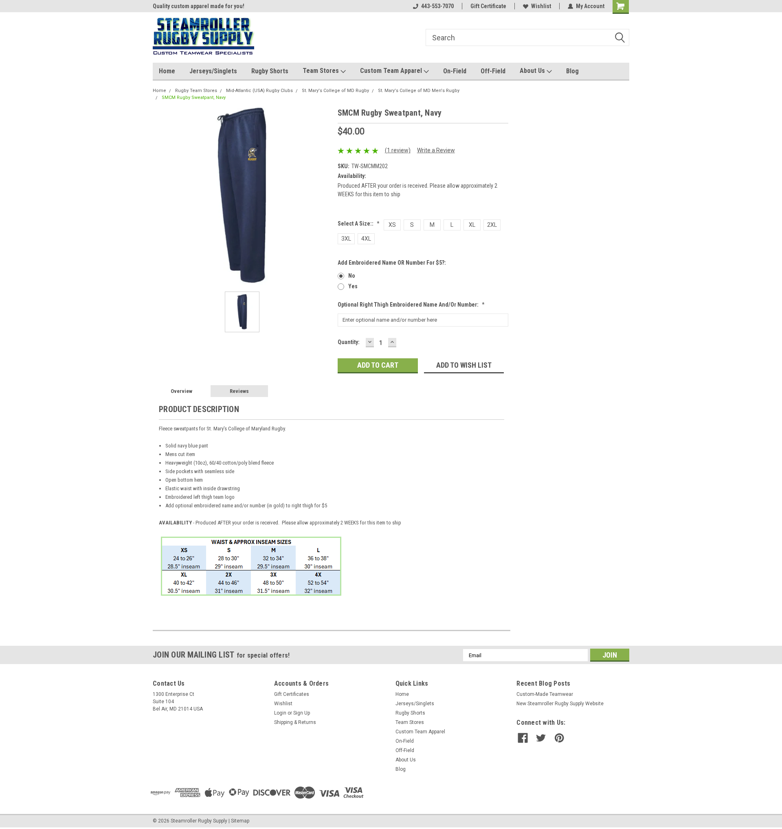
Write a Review (436, 150)
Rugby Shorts (269, 71)
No (351, 275)
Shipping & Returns (295, 722)
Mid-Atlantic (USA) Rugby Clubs (259, 90)
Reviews (239, 391)
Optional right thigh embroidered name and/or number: (411, 304)
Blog (572, 71)
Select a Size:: (359, 223)
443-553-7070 (437, 6)
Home (167, 71)
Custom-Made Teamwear (544, 694)
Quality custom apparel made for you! (198, 6)
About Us (533, 71)
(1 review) (398, 150)
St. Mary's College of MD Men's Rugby (418, 90)
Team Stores (321, 71)
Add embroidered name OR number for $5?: (392, 262)
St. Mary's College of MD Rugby (335, 90)
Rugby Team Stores (196, 90)
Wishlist (541, 6)
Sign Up (301, 713)
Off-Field (493, 71)
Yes (353, 286)
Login (280, 713)
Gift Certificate (488, 6)
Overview (181, 391)
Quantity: (349, 342)
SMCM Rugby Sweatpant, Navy (194, 97)
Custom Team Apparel (392, 71)
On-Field (454, 71)
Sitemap (240, 821)
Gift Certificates (291, 694)
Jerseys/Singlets (213, 71)
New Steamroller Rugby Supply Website (560, 703)
